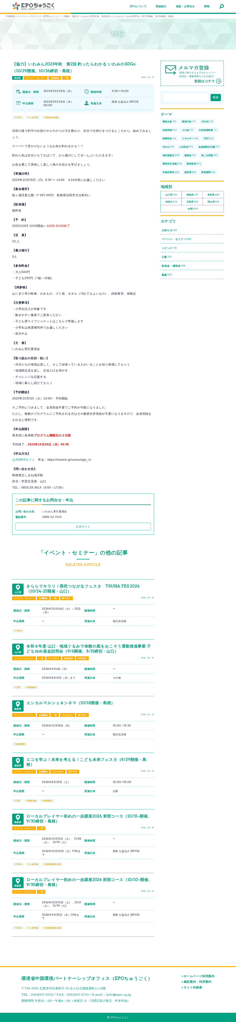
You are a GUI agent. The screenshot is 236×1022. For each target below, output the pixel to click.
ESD (18, 687)
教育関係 (68, 658)
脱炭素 (190, 172)
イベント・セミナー (35, 78)
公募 (167, 256)
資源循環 (20, 744)
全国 (193, 208)
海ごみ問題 (209, 155)
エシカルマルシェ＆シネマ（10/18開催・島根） (70, 702)
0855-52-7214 (52, 517)
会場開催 (55, 78)
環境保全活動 (52, 117)
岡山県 (213, 201)
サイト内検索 (193, 987)
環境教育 (32, 687)
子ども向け (53, 658)
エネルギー (190, 138)
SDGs (19, 117)
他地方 (171, 201)
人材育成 (34, 117)
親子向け (66, 598)
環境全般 (32, 800)
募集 (167, 274)
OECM (207, 121)
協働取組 (169, 138)
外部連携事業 (208, 130)
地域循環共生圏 (53, 864)
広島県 (192, 201)
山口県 (171, 194)
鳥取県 (213, 194)
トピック (169, 248)
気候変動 (170, 130)
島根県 (17, 78)
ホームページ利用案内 (199, 976)
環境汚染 (188, 121)
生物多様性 (171, 172)
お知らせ (169, 230)
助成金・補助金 (174, 265)
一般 (66, 78)
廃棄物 (190, 155)
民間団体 (82, 658)
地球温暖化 (171, 155)
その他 (188, 130)
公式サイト (83, 526)
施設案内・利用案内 (197, 981)
